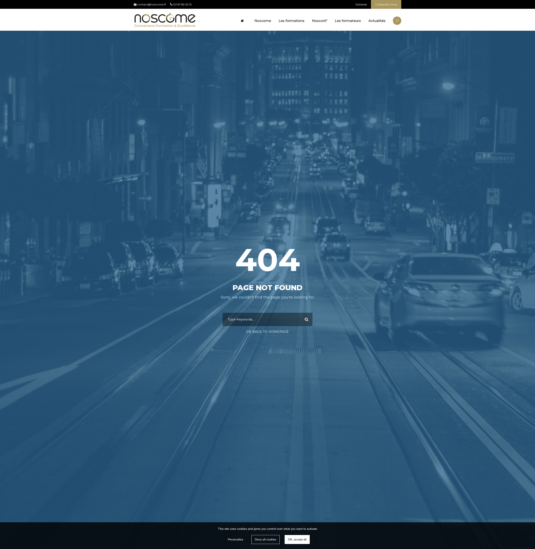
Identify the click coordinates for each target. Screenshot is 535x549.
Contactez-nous (386, 4)
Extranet (361, 4)
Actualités (377, 21)
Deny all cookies (265, 539)
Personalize (235, 539)
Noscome (262, 21)
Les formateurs (348, 21)
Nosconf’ (319, 21)
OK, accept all (297, 539)
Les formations (291, 21)
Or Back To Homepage (267, 332)
